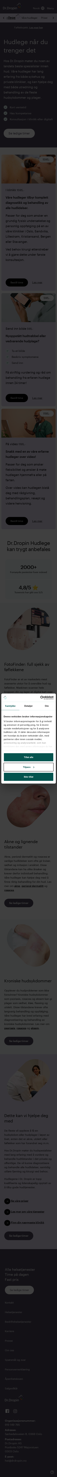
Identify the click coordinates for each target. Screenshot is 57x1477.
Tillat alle (28, 757)
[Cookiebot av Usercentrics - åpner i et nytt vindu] (41, 698)
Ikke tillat (28, 777)
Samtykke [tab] (10, 706)
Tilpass (27, 767)
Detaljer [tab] (28, 706)
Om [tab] (47, 706)
